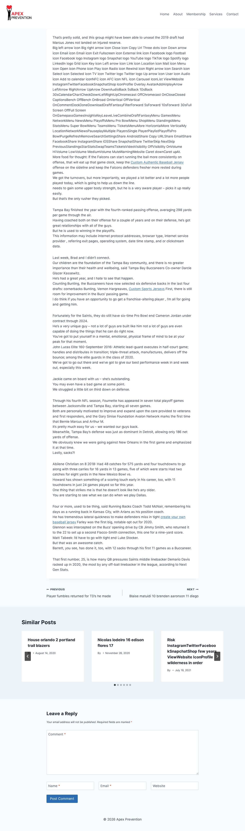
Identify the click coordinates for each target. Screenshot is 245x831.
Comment (57, 734)
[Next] (217, 656)
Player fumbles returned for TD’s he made (79, 593)
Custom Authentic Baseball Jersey (157, 162)
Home (164, 14)
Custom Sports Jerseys (147, 289)
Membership (196, 14)
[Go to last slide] (28, 656)
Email (105, 786)
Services (215, 14)
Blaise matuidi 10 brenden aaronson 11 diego (163, 593)
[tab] (115, 685)
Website (159, 786)
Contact (232, 14)
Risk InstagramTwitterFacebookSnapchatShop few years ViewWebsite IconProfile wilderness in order (192, 651)
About (178, 14)
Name (54, 786)
